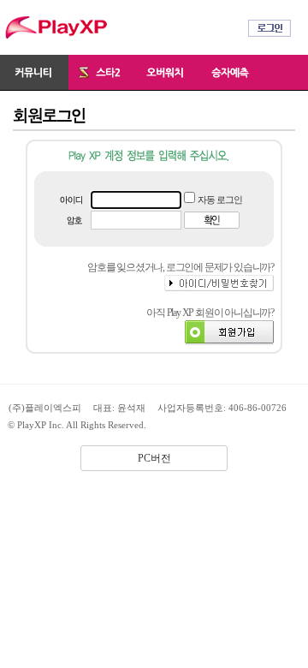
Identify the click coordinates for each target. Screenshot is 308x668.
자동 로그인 (220, 200)
